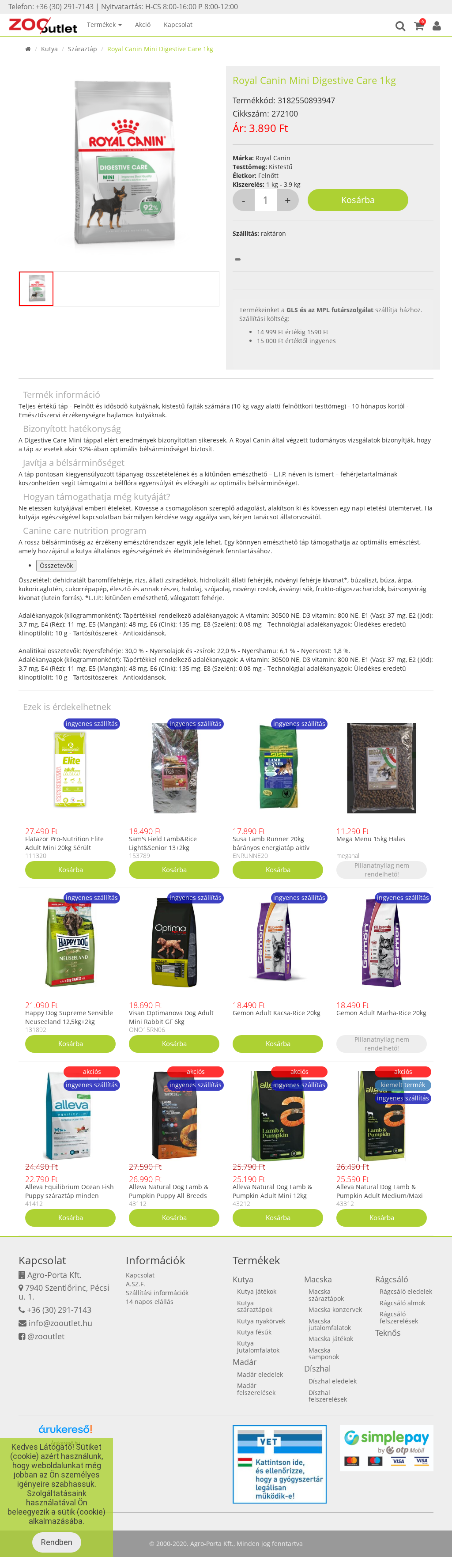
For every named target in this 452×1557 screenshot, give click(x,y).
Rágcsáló (391, 1279)
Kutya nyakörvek (261, 1321)
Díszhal (317, 1368)
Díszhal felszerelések (328, 1395)
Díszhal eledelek (333, 1381)
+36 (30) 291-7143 (59, 1309)
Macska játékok (331, 1338)
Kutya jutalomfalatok (258, 1346)
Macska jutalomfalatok (330, 1324)
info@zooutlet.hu (60, 1323)
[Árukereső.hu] (65, 1432)
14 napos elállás (149, 1301)
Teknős (388, 1332)
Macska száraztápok (326, 1294)
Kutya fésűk (254, 1332)
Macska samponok (324, 1353)
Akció (143, 24)
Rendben (56, 1542)
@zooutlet (45, 1336)
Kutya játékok (256, 1291)
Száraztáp (82, 49)
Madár (244, 1362)
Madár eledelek (260, 1374)
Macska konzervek (335, 1309)
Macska (318, 1279)
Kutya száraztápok (254, 1306)
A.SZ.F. (135, 1284)
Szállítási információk (157, 1293)
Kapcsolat (178, 24)
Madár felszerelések (256, 1388)
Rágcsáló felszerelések (399, 1317)
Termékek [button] (102, 24)
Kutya (49, 49)
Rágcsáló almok (402, 1303)
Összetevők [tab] (56, 565)
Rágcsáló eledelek (406, 1291)
